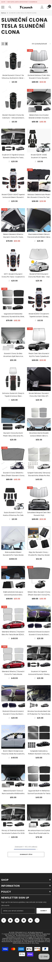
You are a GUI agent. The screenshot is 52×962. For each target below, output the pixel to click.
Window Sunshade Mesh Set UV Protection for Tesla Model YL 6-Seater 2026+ (38, 712)
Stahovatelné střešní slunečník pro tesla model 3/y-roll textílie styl (13, 553)
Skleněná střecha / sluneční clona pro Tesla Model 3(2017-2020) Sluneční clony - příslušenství (13, 673)
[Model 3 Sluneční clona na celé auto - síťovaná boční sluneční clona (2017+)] (13, 101)
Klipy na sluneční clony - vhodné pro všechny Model (39, 553)
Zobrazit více (26, 854)
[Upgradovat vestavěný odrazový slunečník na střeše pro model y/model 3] (13, 299)
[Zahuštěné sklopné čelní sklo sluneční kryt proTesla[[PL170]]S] (39, 498)
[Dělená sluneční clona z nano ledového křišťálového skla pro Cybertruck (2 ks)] (13, 776)
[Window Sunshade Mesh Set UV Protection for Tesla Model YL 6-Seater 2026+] (39, 697)
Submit (43, 911)
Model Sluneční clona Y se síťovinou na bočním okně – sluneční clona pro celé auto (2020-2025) (13, 76)
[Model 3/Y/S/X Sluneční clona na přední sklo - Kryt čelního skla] (39, 260)
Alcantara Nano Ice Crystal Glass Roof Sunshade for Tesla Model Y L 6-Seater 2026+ (39, 832)
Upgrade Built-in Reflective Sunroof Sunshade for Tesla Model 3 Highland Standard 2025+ (39, 792)
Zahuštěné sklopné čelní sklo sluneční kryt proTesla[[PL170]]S (38, 514)
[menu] (2, 7)
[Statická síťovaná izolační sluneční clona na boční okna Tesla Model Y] (39, 617)
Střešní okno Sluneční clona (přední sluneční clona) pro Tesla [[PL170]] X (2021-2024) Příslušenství (39, 593)
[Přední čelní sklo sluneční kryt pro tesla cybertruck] (39, 339)
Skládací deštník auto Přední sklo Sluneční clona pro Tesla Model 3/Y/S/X (39, 196)
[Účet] (42, 7)
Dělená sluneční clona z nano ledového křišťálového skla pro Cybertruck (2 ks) (13, 792)
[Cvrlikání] (37, 920)
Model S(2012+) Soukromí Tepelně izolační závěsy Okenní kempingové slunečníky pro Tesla (39, 315)
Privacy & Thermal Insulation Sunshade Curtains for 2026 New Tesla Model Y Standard (13, 832)
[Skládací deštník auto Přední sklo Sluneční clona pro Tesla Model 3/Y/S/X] (39, 180)
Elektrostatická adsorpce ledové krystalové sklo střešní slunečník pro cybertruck (13, 593)
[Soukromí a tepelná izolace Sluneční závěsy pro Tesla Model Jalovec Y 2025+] (13, 140)
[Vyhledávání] (9, 7)
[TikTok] (23, 920)
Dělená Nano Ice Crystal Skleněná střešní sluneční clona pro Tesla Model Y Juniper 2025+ (39, 116)
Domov (3, 13)
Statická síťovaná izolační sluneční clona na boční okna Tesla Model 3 (13, 712)
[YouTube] (30, 920)
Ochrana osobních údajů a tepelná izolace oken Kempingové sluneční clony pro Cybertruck (13, 394)
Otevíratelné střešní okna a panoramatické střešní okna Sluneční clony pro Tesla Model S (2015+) (39, 235)
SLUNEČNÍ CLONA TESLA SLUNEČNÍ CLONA (22, 13)
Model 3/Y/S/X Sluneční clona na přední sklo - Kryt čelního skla (38, 275)
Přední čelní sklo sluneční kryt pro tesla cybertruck (39, 354)
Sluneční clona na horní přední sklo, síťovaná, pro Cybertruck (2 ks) (13, 434)
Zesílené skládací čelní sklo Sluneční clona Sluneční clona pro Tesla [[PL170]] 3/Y (39, 76)
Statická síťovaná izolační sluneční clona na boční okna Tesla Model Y (38, 633)
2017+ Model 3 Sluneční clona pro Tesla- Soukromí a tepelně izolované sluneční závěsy (13, 275)
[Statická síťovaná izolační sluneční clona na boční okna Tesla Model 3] (13, 697)
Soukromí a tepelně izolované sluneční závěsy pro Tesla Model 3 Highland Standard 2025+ (39, 673)
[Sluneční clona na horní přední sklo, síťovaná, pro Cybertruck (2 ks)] (13, 419)
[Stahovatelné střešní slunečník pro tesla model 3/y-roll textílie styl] (13, 538)
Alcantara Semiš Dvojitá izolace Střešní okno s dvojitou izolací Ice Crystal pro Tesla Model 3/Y (38, 434)
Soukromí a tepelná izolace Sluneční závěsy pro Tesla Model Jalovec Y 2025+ (13, 156)
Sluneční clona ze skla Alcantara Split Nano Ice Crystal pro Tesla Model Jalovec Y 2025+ (13, 355)
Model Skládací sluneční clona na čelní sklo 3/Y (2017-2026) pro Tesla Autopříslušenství (39, 394)
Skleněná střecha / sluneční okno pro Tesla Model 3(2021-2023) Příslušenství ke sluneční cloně (13, 633)
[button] (3, 43)
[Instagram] (10, 920)
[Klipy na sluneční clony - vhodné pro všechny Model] (39, 538)
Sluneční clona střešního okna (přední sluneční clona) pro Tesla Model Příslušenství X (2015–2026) (13, 474)
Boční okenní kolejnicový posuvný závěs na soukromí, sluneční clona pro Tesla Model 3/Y (13, 752)
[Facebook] (3, 920)
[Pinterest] (17, 920)
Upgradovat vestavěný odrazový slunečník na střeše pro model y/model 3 (13, 315)
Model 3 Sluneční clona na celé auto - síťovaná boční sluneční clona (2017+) (13, 116)
